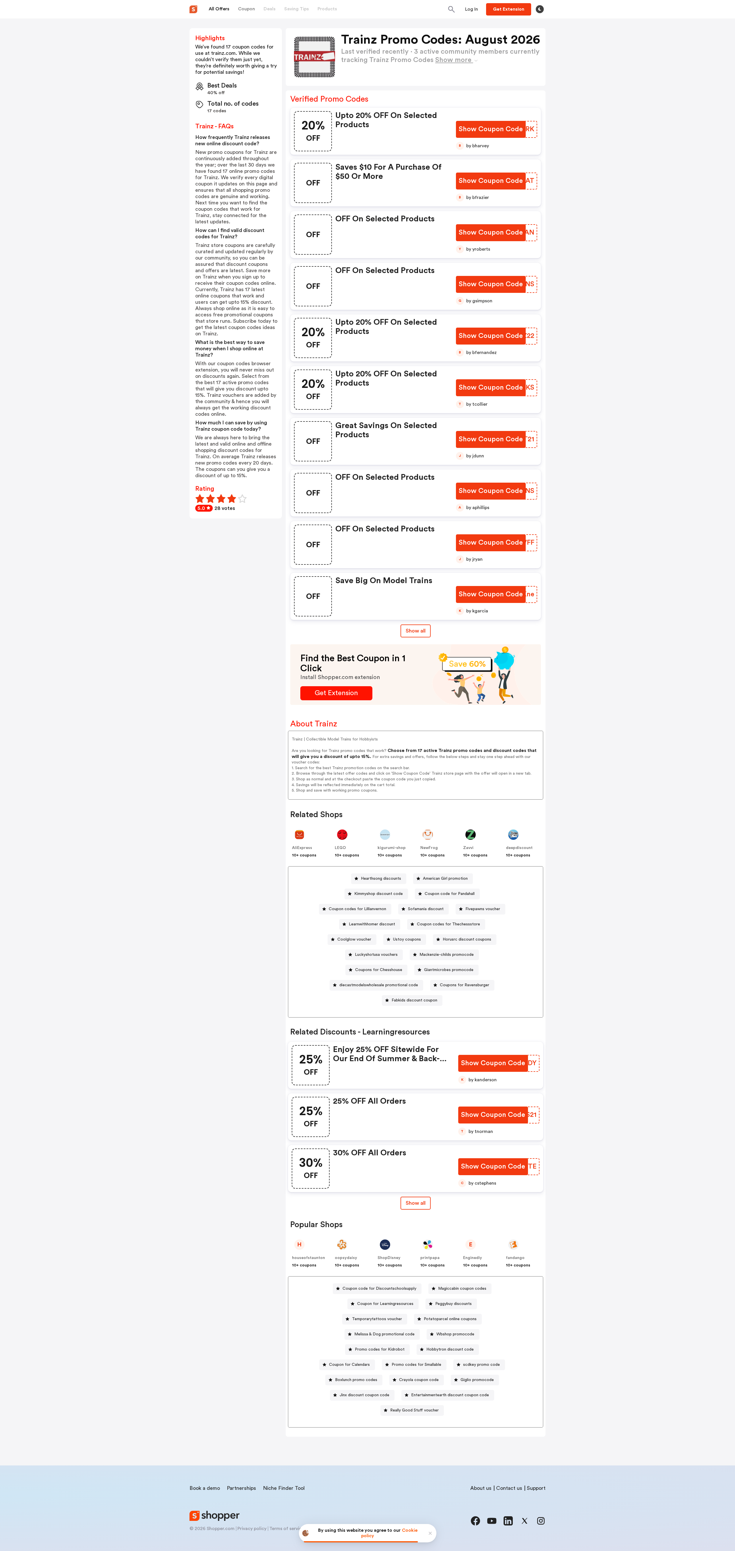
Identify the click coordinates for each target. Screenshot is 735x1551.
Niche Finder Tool (284, 1488)
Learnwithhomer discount (372, 924)
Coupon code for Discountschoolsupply (379, 1289)
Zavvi (468, 848)
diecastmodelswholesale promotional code (378, 985)
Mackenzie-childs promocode (446, 955)
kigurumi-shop (392, 848)
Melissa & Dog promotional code (384, 1334)
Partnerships (241, 1488)
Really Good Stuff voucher (414, 1410)
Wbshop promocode (455, 1334)
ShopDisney (389, 1258)
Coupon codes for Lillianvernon (357, 909)
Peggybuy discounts (453, 1304)
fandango (515, 1258)
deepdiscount (519, 848)
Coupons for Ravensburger (464, 985)
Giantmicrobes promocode (448, 970)
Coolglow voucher (354, 939)
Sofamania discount (426, 909)
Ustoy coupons (407, 939)
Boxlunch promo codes (356, 1380)
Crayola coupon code (419, 1380)
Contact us (509, 1488)
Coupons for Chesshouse (378, 970)
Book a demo (204, 1488)
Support (536, 1488)
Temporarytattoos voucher (377, 1319)
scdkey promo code (481, 1365)
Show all (415, 630)
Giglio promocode (477, 1380)
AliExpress (302, 848)
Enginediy (472, 1258)
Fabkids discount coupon (414, 1000)
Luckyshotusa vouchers (376, 955)
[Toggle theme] (540, 9)
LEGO (340, 848)
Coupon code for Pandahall (450, 894)
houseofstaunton (308, 1258)
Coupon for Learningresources (385, 1304)
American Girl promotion (445, 879)
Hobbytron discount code (450, 1349)
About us (481, 1488)
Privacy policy (251, 1528)
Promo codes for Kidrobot (380, 1349)
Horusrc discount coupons (467, 939)
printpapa (430, 1258)
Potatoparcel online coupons (450, 1319)
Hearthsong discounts (381, 879)
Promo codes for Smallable (416, 1365)
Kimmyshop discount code (378, 894)
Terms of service (286, 1528)
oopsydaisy (346, 1258)
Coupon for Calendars (349, 1365)
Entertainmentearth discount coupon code (450, 1395)
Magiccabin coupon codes (462, 1289)
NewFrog (429, 848)
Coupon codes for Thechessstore (448, 924)
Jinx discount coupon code (364, 1395)
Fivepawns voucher (482, 909)
